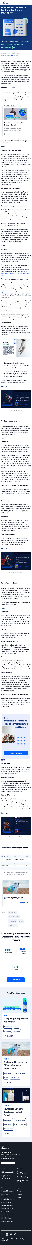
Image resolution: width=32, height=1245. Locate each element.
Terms (19, 1191)
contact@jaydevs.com (7, 1158)
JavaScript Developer (4, 1195)
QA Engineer (5, 1212)
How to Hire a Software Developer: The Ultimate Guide (15, 44)
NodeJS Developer (7, 1199)
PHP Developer (6, 1218)
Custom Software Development (22, 1181)
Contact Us (16, 979)
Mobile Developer (7, 1205)
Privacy (19, 1194)
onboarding (4, 293)
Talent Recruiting (22, 1177)
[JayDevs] (10, 1148)
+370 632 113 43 (6, 1156)
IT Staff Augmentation (21, 1173)
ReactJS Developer (7, 1191)
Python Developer (7, 1208)
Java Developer (6, 1202)
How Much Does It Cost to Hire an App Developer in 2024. (16, 273)
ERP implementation (7, 1172)
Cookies (19, 1197)
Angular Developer (7, 1221)
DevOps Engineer (7, 1215)
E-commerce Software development (5, 1177)
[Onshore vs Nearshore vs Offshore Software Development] (16, 893)
